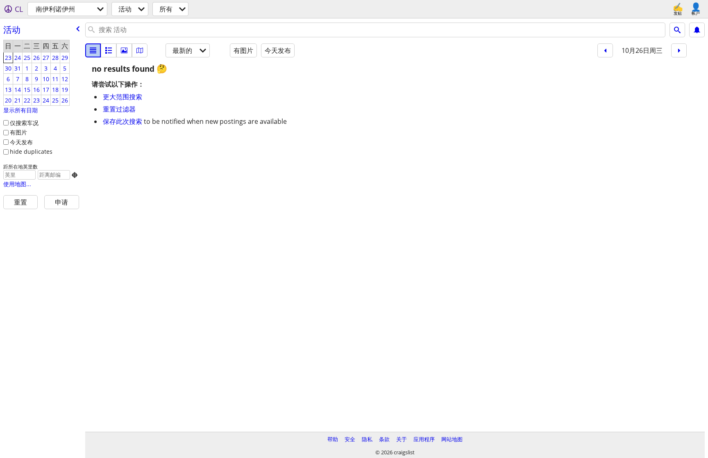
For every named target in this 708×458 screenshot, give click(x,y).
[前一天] (605, 50)
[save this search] (697, 30)
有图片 (18, 132)
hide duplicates (31, 151)
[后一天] (679, 50)
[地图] (140, 50)
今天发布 (21, 142)
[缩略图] (108, 50)
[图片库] (124, 50)
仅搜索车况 (24, 123)
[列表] (93, 50)
